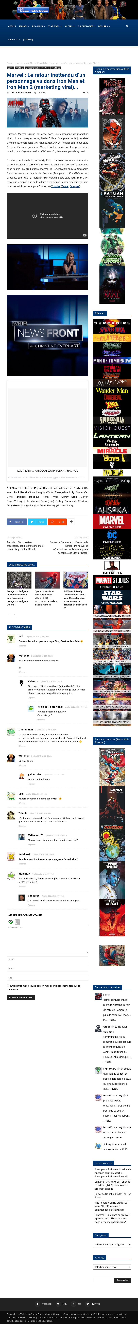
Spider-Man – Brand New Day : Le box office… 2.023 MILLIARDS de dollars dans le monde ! (46, 598)
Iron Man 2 (55, 68)
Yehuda (23, 813)
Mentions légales (36, 1320)
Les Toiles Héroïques (21, 92)
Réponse (22, 646)
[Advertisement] (69, 54)
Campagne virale (32, 68)
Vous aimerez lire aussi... (22, 564)
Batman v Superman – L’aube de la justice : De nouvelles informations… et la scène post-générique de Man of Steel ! (69, 547)
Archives (13, 39)
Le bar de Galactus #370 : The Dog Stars (113, 1196)
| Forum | (28, 39)
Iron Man (45, 68)
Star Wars (53, 26)
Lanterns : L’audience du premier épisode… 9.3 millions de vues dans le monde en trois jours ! (112, 1218)
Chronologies (85, 26)
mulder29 (24, 873)
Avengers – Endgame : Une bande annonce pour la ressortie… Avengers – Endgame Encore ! (18, 598)
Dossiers (103, 26)
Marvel (23, 26)
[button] (127, 26)
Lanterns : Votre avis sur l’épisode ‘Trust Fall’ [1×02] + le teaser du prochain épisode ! (112, 1185)
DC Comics (37, 26)
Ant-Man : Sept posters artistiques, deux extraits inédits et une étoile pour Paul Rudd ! (25, 546)
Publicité (49, 1320)
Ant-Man (30, 63)
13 (87, 92)
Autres (68, 26)
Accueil (12, 26)
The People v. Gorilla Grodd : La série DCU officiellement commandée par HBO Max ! (111, 1206)
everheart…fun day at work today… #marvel (47, 470)
